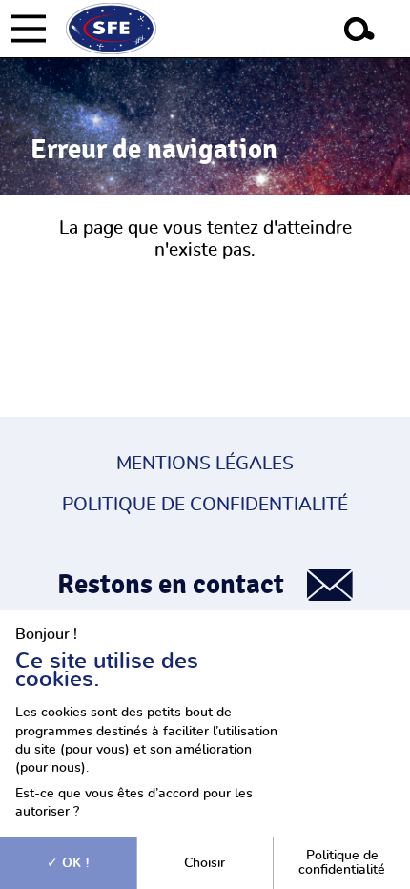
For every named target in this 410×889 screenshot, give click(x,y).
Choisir (204, 863)
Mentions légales (205, 464)
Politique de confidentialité (205, 505)
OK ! (74, 863)
